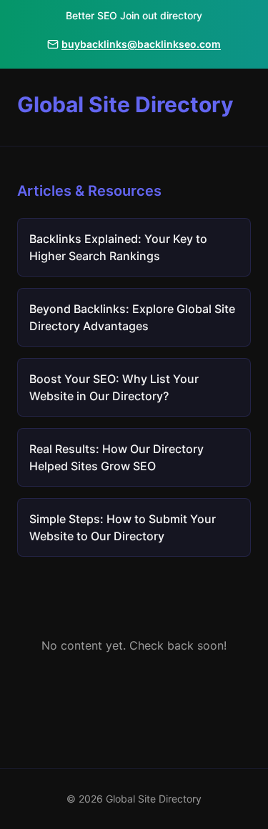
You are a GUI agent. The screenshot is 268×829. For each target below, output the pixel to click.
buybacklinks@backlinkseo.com (141, 44)
